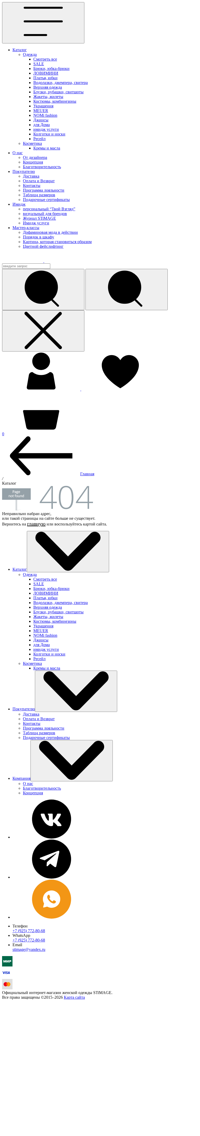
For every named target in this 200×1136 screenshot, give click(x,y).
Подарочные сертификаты (46, 199)
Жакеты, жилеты (48, 96)
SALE (38, 64)
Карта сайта (74, 997)
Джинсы (40, 120)
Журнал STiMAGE (39, 218)
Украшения (43, 106)
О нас (17, 153)
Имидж (19, 204)
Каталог (19, 50)
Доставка (31, 176)
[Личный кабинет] (41, 389)
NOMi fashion (45, 115)
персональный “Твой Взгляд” (49, 209)
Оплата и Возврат (39, 181)
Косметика (32, 143)
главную (36, 524)
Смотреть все (45, 59)
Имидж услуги (36, 223)
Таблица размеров (39, 195)
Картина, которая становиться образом (57, 241)
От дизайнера (35, 157)
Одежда (30, 54)
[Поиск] (126, 289)
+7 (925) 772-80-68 (28, 931)
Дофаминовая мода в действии (50, 232)
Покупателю (23, 171)
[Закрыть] (43, 331)
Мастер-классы (25, 227)
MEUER (40, 110)
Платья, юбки (45, 78)
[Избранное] (120, 389)
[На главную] (26, 261)
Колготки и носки (49, 134)
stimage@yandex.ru (28, 949)
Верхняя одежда (47, 87)
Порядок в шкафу (38, 237)
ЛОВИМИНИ (45, 73)
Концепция (33, 162)
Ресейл (39, 139)
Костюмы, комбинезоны (54, 101)
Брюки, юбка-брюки (51, 68)
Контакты (31, 185)
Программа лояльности (43, 190)
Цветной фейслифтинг (43, 246)
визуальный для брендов (45, 213)
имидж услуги (46, 129)
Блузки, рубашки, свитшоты (58, 92)
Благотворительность (42, 167)
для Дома (41, 124)
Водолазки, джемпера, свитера (60, 82)
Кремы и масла (46, 148)
